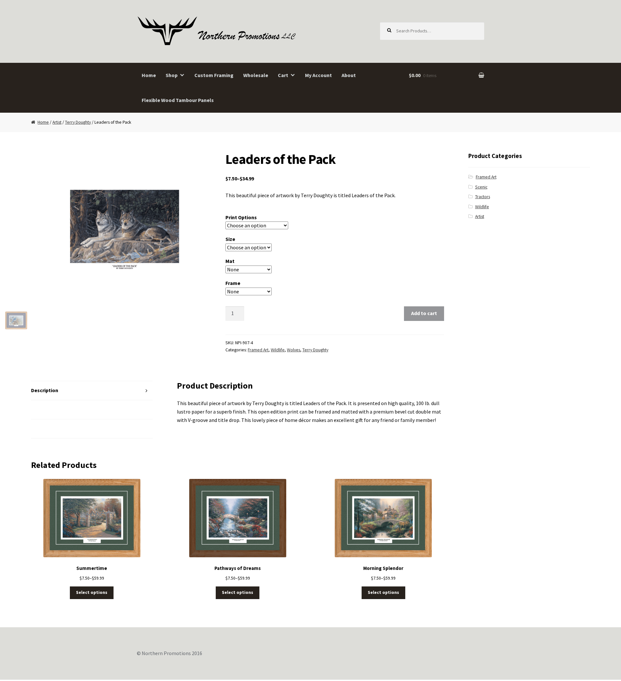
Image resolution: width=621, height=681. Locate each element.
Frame (232, 283)
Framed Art (258, 350)
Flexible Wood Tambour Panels (178, 100)
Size (230, 239)
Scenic (481, 187)
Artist (56, 122)
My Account (318, 75)
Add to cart (424, 313)
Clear (290, 291)
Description (44, 390)
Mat (229, 261)
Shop (172, 75)
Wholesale (255, 75)
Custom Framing (214, 75)
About (349, 75)
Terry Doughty (78, 122)
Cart (283, 75)
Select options (91, 592)
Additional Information (58, 409)
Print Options (241, 217)
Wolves (293, 350)
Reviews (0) (44, 428)
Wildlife (278, 350)
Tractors (482, 196)
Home (149, 75)
